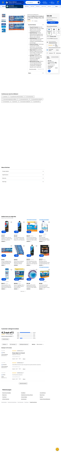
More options (55, 38)
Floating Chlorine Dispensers (45, 399)
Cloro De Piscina (43, 392)
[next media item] (24, 22)
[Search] (39, 2)
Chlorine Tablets (24, 396)
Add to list (51, 53)
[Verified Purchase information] (23, 350)
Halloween (27, 6)
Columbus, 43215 (53, 36)
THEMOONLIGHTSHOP (53, 42)
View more (22, 291)
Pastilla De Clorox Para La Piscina (27, 394)
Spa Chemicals (23, 399)
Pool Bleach (23, 392)
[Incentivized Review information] (19, 356)
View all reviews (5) (23, 383)
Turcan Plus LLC (50, 66)
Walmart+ (49, 6)
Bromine (41, 396)
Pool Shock (4, 396)
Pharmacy (38, 6)
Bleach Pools (42, 394)
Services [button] (12, 6)
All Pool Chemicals (5, 399)
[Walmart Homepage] (3, 2)
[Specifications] (43, 175)
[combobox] (32, 2)
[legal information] (56, 17)
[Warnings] (43, 182)
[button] (44, 2)
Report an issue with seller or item (54, 47)
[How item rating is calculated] (12, 336)
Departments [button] (4, 6)
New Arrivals (44, 6)
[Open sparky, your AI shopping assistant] (57, 449)
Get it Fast (32, 6)
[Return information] (54, 20)
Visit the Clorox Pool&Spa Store (32, 14)
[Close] (22, 6)
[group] (32, 20)
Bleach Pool (4, 394)
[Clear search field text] (35, 2)
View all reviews (5, 339)
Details (57, 49)
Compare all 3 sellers (55, 56)
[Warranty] (43, 178)
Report (24, 358)
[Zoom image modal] (24, 21)
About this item (5, 167)
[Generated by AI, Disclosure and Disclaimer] (43, 69)
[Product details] (43, 171)
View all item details (32, 69)
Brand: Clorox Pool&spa (6, 392)
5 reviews (11, 334)
